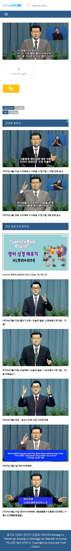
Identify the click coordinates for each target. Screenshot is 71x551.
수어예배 (19, 108)
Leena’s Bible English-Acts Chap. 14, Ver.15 (24, 274)
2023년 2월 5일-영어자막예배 (17, 465)
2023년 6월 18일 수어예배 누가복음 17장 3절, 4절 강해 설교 (31, 215)
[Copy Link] (11, 89)
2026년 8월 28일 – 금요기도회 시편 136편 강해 (25, 419)
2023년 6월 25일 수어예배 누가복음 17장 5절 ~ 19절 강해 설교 (32, 171)
